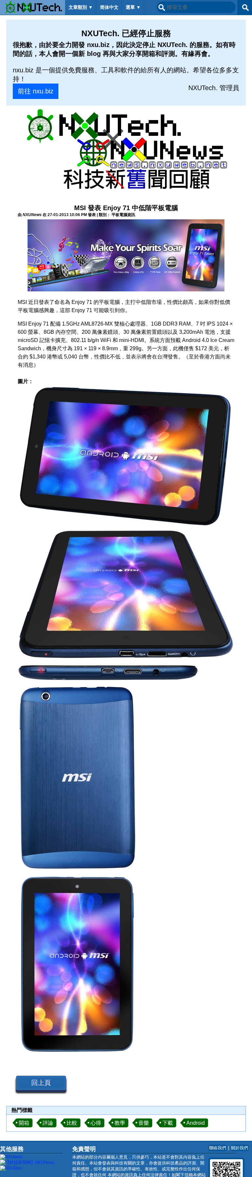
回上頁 (41, 1082)
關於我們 (239, 1147)
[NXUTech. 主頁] (32, 7)
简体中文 (109, 7)
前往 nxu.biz (35, 91)
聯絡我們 (217, 1147)
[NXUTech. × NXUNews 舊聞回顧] (126, 150)
